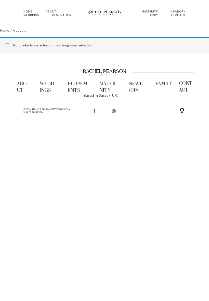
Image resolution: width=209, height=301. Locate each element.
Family (153, 15)
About (51, 12)
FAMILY (164, 84)
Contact (178, 15)
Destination (61, 15)
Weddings (31, 15)
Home (27, 12)
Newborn (178, 12)
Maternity (149, 12)
